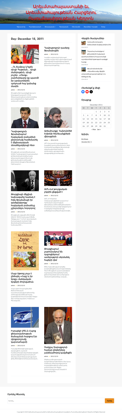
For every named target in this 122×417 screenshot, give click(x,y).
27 (88, 126)
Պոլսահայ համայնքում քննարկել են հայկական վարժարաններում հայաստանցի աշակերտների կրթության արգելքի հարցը (94, 56)
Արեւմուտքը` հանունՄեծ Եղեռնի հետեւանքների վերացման (58, 134)
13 (88, 119)
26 (84, 126)
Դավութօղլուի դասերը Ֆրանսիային (56, 49)
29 (96, 126)
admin (13, 90)
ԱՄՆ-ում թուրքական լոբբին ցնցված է (55, 190)
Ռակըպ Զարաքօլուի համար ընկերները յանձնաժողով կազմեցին (58, 350)
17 (105, 119)
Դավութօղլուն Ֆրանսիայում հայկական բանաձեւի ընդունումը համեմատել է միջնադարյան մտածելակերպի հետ (24, 138)
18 (109, 119)
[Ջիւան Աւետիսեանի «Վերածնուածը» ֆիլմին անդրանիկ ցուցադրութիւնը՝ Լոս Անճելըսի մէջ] (83, 70)
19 (84, 122)
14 (92, 119)
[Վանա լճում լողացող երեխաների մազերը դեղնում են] (83, 43)
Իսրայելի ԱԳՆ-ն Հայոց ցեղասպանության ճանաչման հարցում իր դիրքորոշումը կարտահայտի (24, 336)
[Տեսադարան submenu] (55, 26)
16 (100, 119)
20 (88, 122)
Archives (84, 139)
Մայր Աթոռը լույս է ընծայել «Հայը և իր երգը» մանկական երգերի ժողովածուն (22, 277)
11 (109, 115)
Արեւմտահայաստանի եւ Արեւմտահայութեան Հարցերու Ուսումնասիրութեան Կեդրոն (61, 12)
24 (105, 122)
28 (92, 126)
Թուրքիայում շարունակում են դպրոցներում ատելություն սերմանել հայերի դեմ (57, 254)
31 (105, 126)
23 (100, 122)
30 (100, 126)
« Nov (94, 129)
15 (96, 119)
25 (109, 122)
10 (105, 115)
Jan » (99, 129)
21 (92, 122)
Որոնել (109, 401)
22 (96, 122)
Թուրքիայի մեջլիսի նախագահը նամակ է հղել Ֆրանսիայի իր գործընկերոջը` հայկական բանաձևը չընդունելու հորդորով (23, 201)
